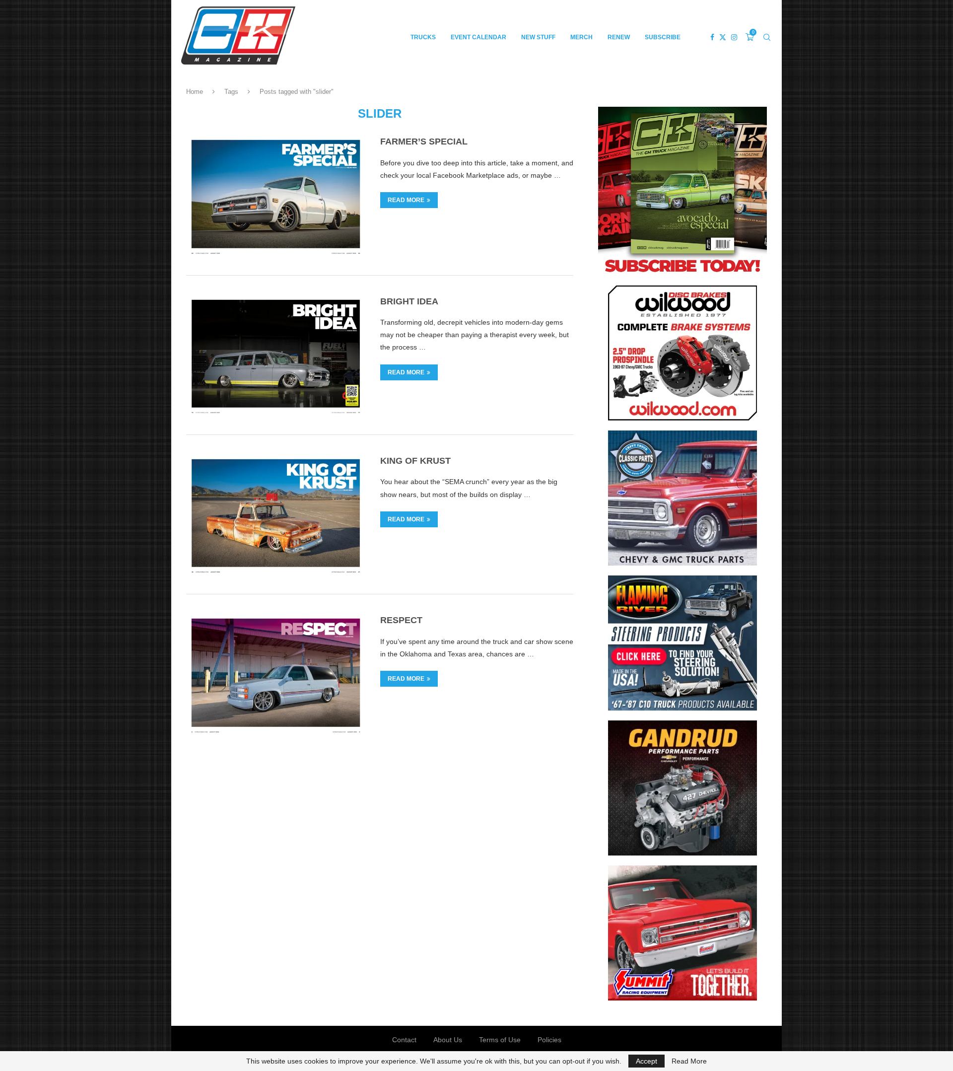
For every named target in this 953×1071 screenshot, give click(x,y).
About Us (447, 1040)
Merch (581, 37)
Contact (404, 1040)
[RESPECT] (275, 673)
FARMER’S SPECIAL (424, 141)
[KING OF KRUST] (275, 514)
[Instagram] (734, 37)
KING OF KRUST (415, 461)
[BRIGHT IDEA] (275, 355)
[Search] (767, 37)
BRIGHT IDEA (409, 301)
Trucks (423, 37)
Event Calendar (478, 37)
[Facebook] (712, 37)
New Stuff (538, 37)
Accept (646, 1061)
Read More (689, 1061)
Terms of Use (500, 1040)
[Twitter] (722, 37)
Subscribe (663, 37)
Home (194, 91)
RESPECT (401, 620)
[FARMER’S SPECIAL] (275, 195)
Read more (406, 200)
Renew (619, 37)
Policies (549, 1040)
